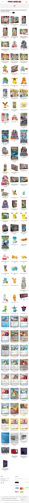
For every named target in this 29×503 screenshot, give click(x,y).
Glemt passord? (26, 482)
